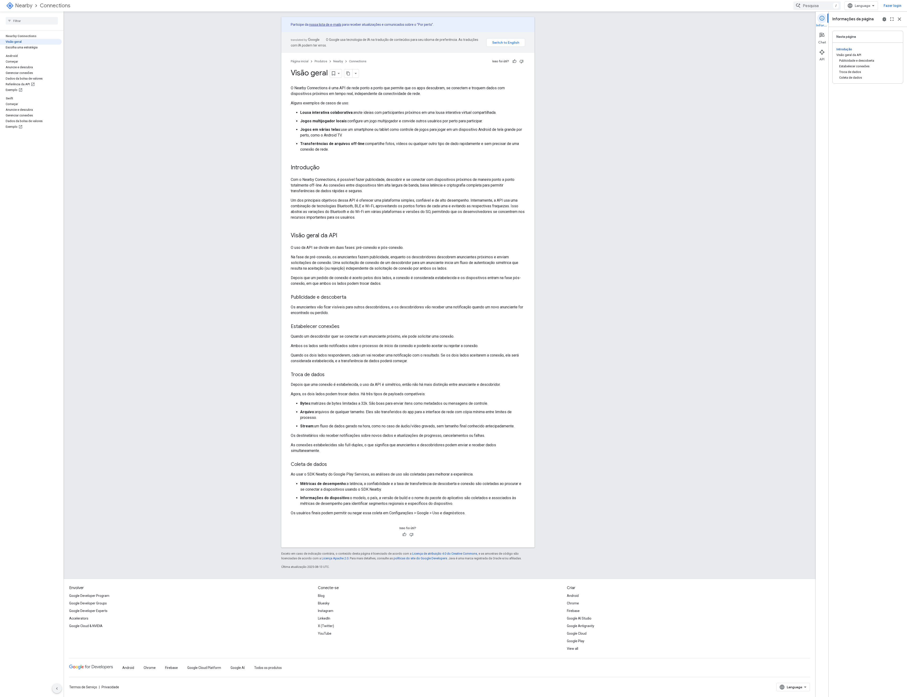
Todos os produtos (268, 668)
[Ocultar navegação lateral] (57, 688)
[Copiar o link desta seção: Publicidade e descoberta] (351, 297)
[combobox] (817, 5)
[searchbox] (32, 21)
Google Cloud (576, 633)
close (899, 19)
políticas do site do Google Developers (420, 558)
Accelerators (78, 618)
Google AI (238, 668)
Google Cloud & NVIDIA (86, 626)
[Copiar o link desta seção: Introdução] (324, 168)
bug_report (884, 19)
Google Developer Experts (88, 611)
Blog (321, 596)
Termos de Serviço (83, 687)
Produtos (321, 61)
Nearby (23, 5)
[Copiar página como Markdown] (348, 73)
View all (572, 648)
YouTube (324, 633)
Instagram (325, 611)
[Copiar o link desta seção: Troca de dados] (329, 375)
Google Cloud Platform (204, 668)
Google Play (575, 641)
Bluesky (323, 603)
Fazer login (892, 6)
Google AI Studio (579, 618)
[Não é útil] (521, 61)
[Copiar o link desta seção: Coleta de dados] (331, 465)
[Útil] (514, 61)
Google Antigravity (580, 626)
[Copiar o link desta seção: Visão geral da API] (342, 236)
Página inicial (299, 61)
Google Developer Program (89, 596)
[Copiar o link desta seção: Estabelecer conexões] (344, 327)
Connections (55, 5)
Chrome (573, 603)
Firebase (573, 611)
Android (573, 596)
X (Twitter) (326, 626)
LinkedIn (324, 618)
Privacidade (110, 687)
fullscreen (892, 19)
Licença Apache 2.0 (335, 558)
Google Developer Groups (88, 603)
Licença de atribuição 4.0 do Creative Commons (444, 553)
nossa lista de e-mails (325, 24)
